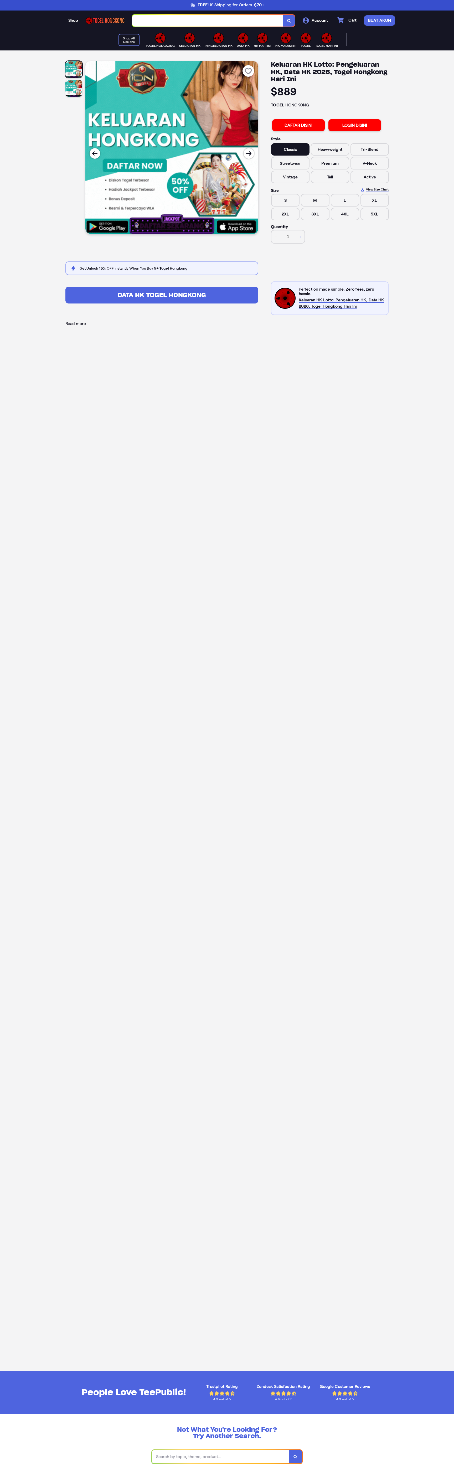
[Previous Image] (94, 153)
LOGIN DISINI (354, 125)
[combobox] (207, 21)
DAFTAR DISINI (298, 125)
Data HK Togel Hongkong (162, 295)
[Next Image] (248, 153)
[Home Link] (105, 20)
